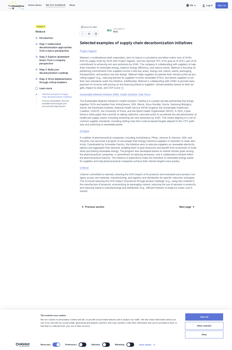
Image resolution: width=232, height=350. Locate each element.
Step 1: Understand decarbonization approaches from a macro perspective (55, 47)
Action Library (35, 5)
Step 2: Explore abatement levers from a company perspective (54, 60)
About (72, 5)
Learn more (45, 88)
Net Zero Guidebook (55, 5)
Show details (145, 345)
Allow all (204, 317)
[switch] (82, 344)
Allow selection (204, 326)
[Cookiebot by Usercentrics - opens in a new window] (23, 345)
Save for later (90, 27)
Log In (209, 5)
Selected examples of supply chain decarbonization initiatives (57, 95)
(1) (122, 87)
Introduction (46, 38)
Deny (204, 334)
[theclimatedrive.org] (16, 5)
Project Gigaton (88, 51)
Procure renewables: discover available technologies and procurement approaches (55, 103)
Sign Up (222, 5)
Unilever (84, 167)
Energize (84, 131)
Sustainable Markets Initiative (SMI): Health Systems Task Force (115, 94)
